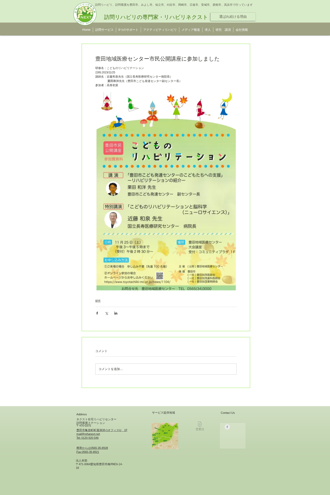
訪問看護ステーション (90, 422)
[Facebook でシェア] (97, 313)
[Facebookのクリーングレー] (227, 427)
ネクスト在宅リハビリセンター (96, 419)
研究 (98, 300)
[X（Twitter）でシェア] (106, 313)
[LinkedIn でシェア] (116, 313)
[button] (223, 29)
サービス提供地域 (163, 412)
